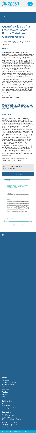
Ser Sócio (5, 394)
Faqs (3, 387)
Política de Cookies (8, 384)
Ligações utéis (6, 389)
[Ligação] (10, 3)
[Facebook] (20, 4)
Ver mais (4, 428)
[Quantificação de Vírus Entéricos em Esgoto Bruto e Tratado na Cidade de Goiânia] (18, 200)
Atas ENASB (6, 406)
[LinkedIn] (24, 4)
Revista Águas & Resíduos (10, 408)
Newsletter (5, 380)
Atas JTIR (5, 403)
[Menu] (12, 3)
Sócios (4, 397)
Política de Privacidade (9, 382)
